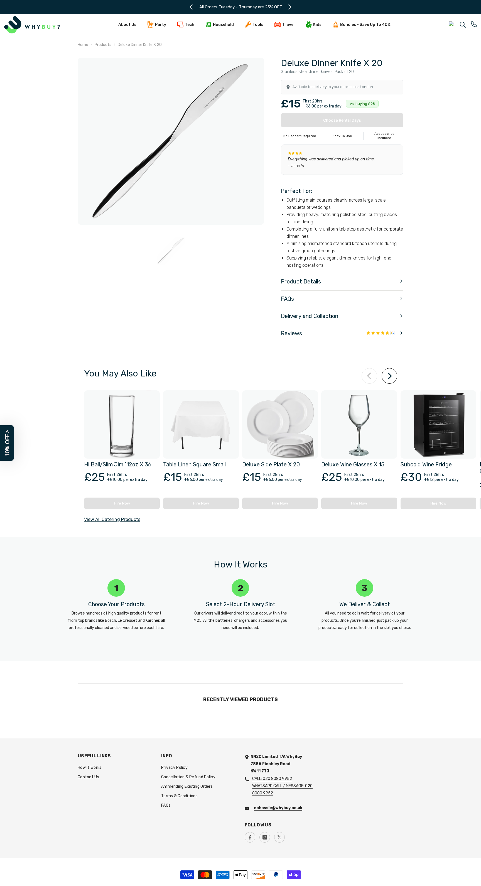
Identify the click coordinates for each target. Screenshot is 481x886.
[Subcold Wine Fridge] (438, 424)
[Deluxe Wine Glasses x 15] (359, 424)
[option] (241, 7)
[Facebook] (250, 837)
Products (103, 44)
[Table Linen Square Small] (201, 424)
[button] (342, 282)
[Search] (463, 24)
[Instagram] (264, 837)
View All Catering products (112, 519)
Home (83, 44)
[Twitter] (279, 837)
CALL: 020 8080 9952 (272, 778)
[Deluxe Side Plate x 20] (280, 424)
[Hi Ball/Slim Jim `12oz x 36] (122, 424)
